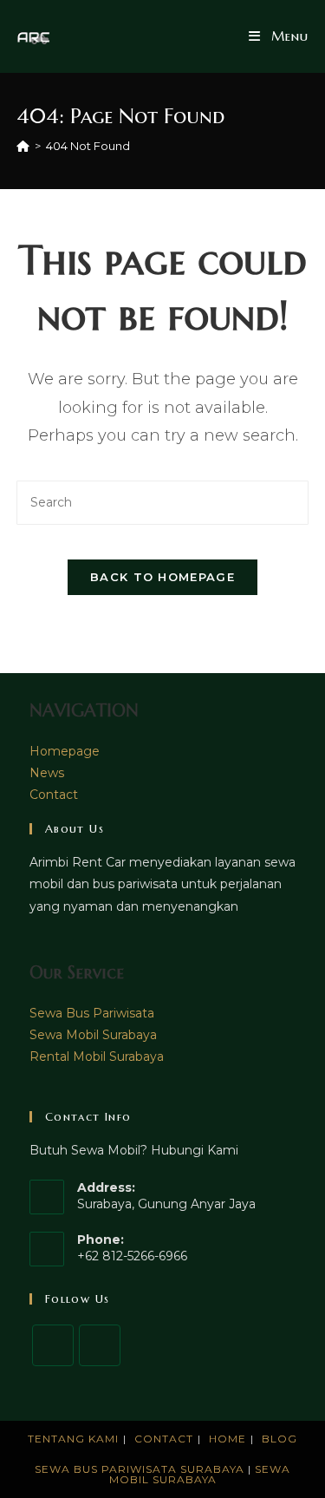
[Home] (22, 146)
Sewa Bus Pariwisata (91, 1013)
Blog (279, 1438)
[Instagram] (99, 1345)
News (46, 773)
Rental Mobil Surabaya (96, 1056)
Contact (53, 794)
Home (227, 1438)
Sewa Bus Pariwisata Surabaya (141, 1468)
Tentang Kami (73, 1438)
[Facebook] (53, 1345)
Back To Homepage (162, 577)
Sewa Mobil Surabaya (93, 1035)
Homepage (64, 751)
